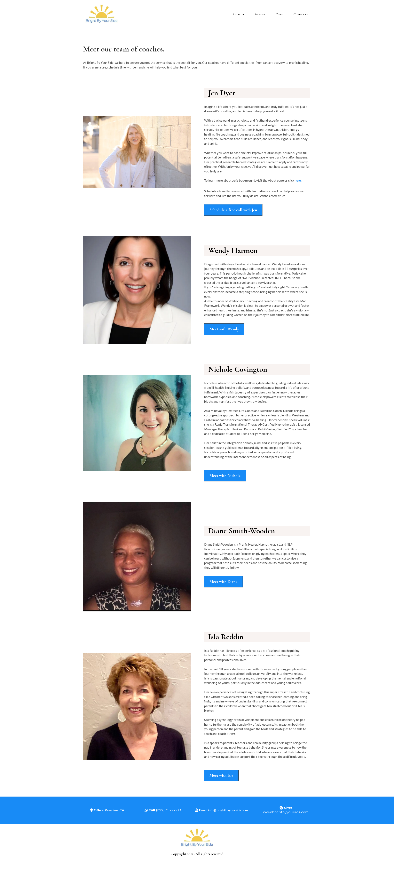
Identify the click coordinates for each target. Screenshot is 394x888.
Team (279, 14)
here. (298, 180)
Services (260, 14)
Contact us (300, 14)
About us (238, 14)
